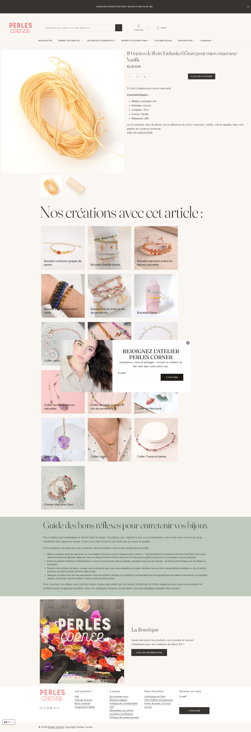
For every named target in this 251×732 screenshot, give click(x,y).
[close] (188, 342)
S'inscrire (172, 377)
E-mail (122, 373)
